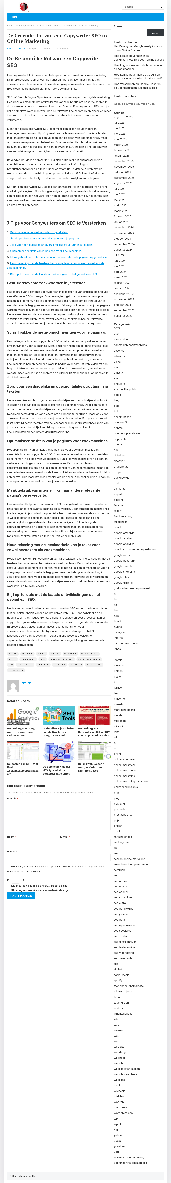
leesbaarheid (28, 659)
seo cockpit (121, 892)
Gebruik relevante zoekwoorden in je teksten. (39, 232)
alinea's (13, 654)
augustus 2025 (123, 183)
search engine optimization (131, 864)
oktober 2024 (122, 238)
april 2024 (120, 271)
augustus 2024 (123, 249)
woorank (119, 1102)
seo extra (120, 903)
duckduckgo (121, 477)
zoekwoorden (16, 670)
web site (119, 1046)
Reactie (12, 798)
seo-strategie (25, 665)
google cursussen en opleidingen (135, 549)
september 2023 (124, 310)
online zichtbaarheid (89, 659)
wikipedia (119, 1091)
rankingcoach (122, 842)
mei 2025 (119, 200)
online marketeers (125, 770)
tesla (117, 997)
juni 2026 (119, 128)
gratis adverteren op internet (132, 588)
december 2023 (124, 294)
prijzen (118, 825)
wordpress (120, 1107)
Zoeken (118, 26)
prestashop (121, 809)
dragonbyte (121, 466)
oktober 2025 (122, 172)
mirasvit (119, 726)
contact (118, 428)
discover (119, 461)
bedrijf (42, 654)
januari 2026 (122, 155)
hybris (118, 626)
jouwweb (119, 665)
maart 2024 (121, 277)
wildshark (120, 1096)
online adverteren (125, 759)
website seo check (125, 1074)
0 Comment (63, 48)
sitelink (118, 969)
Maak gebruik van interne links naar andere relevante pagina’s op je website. (58, 257)
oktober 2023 (122, 304)
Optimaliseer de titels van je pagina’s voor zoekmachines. (46, 251)
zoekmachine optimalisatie (130, 1162)
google (118, 527)
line (116, 693)
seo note (119, 919)
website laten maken (127, 1068)
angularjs (119, 383)
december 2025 (124, 161)
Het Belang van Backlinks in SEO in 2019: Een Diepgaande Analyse (94, 732)
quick (117, 831)
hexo (117, 610)
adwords (119, 356)
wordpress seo (123, 1113)
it (114, 654)
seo (11, 665)
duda (117, 483)
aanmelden (121, 339)
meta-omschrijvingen (61, 659)
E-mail (65, 836)
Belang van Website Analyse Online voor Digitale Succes (91, 767)
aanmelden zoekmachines (130, 345)
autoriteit (27, 654)
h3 (115, 604)
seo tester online (124, 947)
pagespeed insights (126, 787)
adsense (119, 350)
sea (116, 853)
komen (118, 671)
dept (116, 450)
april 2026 (120, 139)
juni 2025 (119, 194)
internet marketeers (126, 643)
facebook (120, 505)
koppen (12, 659)
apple (117, 394)
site (116, 963)
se (115, 847)
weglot (118, 1085)
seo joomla (121, 914)
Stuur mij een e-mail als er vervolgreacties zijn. (39, 885)
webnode (120, 1057)
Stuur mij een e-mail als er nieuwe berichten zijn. (40, 890)
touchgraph (121, 1002)
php (116, 792)
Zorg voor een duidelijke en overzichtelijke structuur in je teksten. (51, 244)
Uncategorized (24, 25)
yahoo (118, 1135)
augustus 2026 (123, 117)
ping (116, 798)
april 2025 (120, 205)
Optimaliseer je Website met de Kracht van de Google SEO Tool (58, 732)
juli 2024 (119, 255)
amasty (118, 372)
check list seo (122, 417)
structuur (43, 665)
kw (116, 682)
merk (42, 659)
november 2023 (124, 299)
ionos (117, 649)
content (54, 654)
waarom (119, 1030)
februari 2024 (122, 282)
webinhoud (76, 665)
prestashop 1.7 (123, 814)
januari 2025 (121, 222)
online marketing (124, 776)
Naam (11, 836)
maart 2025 (121, 211)
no (115, 748)
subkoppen (59, 665)
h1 (115, 593)
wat (116, 1035)
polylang (119, 803)
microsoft (120, 720)
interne (118, 637)
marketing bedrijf (124, 709)
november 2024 (124, 233)
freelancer (120, 521)
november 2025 (124, 166)
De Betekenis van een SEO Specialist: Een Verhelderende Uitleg (56, 770)
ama (116, 367)
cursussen (120, 444)
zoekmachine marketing (129, 1157)
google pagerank (124, 560)
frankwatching (123, 516)
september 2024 (124, 244)
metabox (119, 715)
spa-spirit (32, 48)
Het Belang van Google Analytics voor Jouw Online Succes (22, 732)
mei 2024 (120, 266)
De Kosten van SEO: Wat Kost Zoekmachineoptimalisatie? (23, 769)
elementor (120, 488)
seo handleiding (123, 908)
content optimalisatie (127, 433)
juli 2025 (119, 188)
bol (116, 411)
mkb (116, 732)
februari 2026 (122, 150)
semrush (119, 870)
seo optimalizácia (124, 925)
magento (119, 698)
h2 (115, 599)
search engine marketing (129, 859)
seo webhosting (124, 952)
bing (116, 400)
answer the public (125, 389)
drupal (118, 472)
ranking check (123, 836)
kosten (118, 676)
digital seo (120, 455)
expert (118, 494)
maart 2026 (121, 144)
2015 (117, 328)
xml (116, 1129)
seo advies (120, 881)
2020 (117, 334)
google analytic (123, 538)
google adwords (124, 533)
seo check (120, 886)
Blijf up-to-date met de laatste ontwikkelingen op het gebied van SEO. (53, 274)
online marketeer (124, 765)
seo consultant (123, 897)
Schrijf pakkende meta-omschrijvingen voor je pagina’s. (45, 238)
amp (116, 378)
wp (116, 1118)
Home (14, 17)
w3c (116, 1024)
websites (119, 1079)
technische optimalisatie (129, 986)
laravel (118, 687)
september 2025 (124, 177)
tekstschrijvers (123, 991)
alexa (117, 361)
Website (12, 851)
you (116, 1151)
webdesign (120, 1052)
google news (122, 555)
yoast (117, 1140)
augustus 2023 (123, 315)
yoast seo (120, 1146)
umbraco (119, 1008)
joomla (118, 660)
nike (116, 737)
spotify (118, 980)
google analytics (124, 544)
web (116, 1041)
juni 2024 (120, 260)
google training (123, 582)
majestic (119, 704)
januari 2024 (122, 288)
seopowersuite (123, 958)
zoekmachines (94, 665)
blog (116, 405)
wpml (117, 1124)
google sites (121, 577)
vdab (117, 1019)
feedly (118, 510)
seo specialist (122, 930)
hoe (116, 615)
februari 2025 (122, 216)
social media (121, 975)
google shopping (124, 571)
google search (123, 566)
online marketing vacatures (131, 781)
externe (119, 499)
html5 (117, 621)
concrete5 (120, 422)
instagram (120, 632)
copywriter (70, 654)
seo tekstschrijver (125, 941)
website (118, 1063)
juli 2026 (119, 122)
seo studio (120, 936)
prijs (116, 820)
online (118, 753)
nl (115, 742)
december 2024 (124, 227)
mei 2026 (119, 133)
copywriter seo (89, 654)
